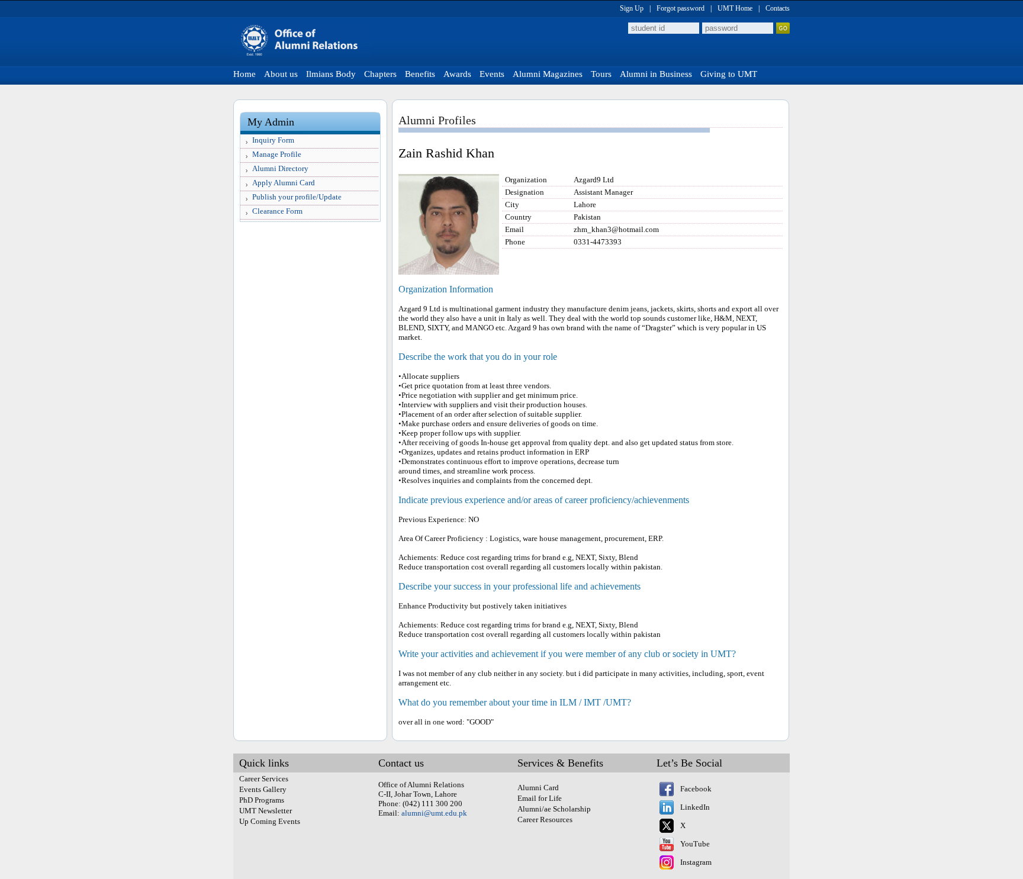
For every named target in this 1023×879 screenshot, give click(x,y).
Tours (601, 74)
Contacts (777, 8)
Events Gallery (263, 789)
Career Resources (544, 819)
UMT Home (735, 8)
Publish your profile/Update (297, 196)
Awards (457, 74)
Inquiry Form (273, 140)
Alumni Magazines (548, 74)
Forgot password (680, 8)
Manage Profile (276, 154)
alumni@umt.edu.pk (434, 813)
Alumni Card (538, 787)
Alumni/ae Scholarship (554, 808)
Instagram (696, 862)
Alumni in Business (656, 74)
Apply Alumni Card (283, 182)
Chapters (380, 74)
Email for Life (539, 798)
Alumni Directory (280, 168)
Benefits (420, 74)
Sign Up (632, 8)
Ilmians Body (331, 74)
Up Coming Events (269, 821)
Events (492, 74)
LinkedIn (695, 807)
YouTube (695, 843)
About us (281, 74)
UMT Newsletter (265, 810)
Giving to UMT (728, 74)
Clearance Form (277, 211)
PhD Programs (261, 800)
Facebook (696, 788)
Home (244, 74)
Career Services (263, 778)
